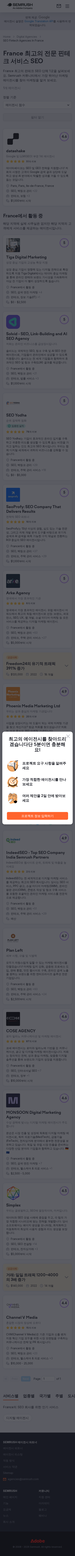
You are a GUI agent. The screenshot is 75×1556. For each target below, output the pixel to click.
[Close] (68, 736)
